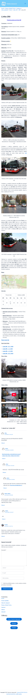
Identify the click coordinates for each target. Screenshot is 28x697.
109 (26, 153)
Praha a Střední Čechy (6, 605)
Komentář (3, 550)
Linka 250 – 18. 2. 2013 (8, 353)
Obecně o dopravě (5, 602)
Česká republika (5, 600)
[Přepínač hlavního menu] (25, 3)
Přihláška (14, 627)
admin (6, 448)
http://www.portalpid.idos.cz (16, 485)
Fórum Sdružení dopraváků (14, 619)
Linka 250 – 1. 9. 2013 (8, 351)
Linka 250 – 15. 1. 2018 (8, 346)
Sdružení (3, 607)
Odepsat (3, 443)
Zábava (3, 609)
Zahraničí (3, 611)
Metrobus (14, 623)
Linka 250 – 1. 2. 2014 (8, 348)
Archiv (2, 598)
